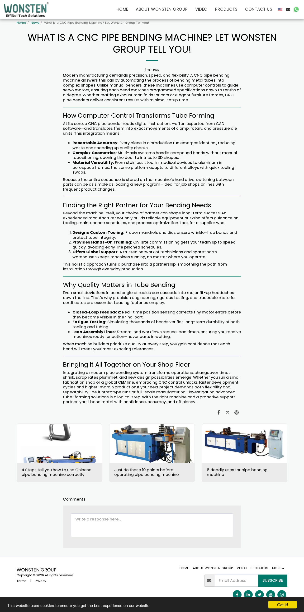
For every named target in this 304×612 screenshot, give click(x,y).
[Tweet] (227, 412)
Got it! (282, 604)
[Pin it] (236, 412)
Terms (21, 581)
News (35, 22)
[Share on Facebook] (218, 412)
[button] (288, 9)
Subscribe (272, 580)
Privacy (40, 581)
